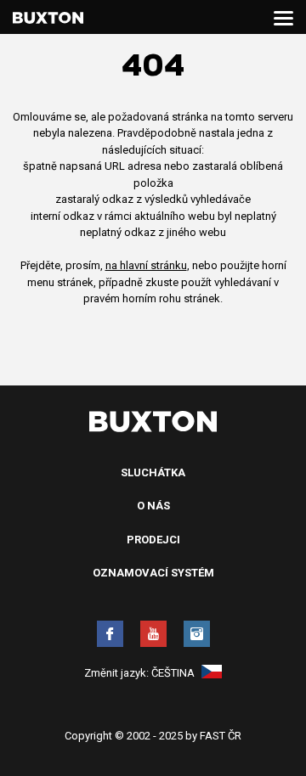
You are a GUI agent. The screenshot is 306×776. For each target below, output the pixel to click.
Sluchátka (153, 472)
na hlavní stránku (146, 265)
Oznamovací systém (153, 572)
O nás (153, 505)
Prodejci (153, 539)
